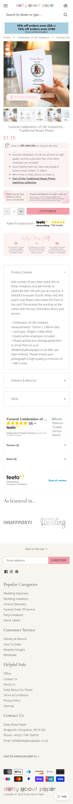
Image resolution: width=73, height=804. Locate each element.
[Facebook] (5, 571)
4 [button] (40, 103)
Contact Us (10, 679)
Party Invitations (13, 615)
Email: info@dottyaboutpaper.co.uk (26, 741)
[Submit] (65, 14)
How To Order (12, 644)
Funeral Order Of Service (19, 609)
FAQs (14, 399)
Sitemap (9, 706)
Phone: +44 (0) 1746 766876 (21, 735)
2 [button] (33, 103)
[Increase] (21, 211)
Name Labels (12, 620)
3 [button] (36, 103)
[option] (36, 74)
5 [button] (43, 103)
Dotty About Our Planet (18, 690)
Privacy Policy (12, 700)
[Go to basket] (65, 5)
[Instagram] (11, 571)
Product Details (21, 272)
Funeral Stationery (15, 604)
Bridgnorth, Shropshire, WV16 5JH (25, 730)
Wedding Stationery (16, 593)
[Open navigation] (6, 5)
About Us (9, 684)
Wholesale (10, 655)
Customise (48, 211)
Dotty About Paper (15, 724)
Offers (7, 673)
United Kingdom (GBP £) (20, 756)
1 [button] (29, 103)
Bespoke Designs (14, 650)
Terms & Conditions (16, 695)
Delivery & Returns (23, 380)
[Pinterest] (16, 571)
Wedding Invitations (16, 599)
